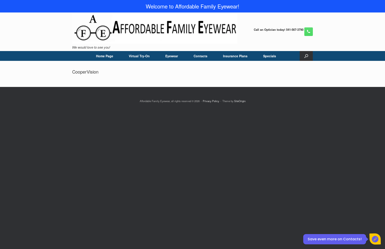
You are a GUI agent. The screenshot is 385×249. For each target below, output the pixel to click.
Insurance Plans (235, 56)
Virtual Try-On (139, 56)
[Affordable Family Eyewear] (154, 29)
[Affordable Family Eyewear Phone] (308, 31)
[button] (306, 56)
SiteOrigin (240, 101)
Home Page (104, 56)
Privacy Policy (211, 101)
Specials (269, 56)
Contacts (200, 56)
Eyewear (171, 56)
